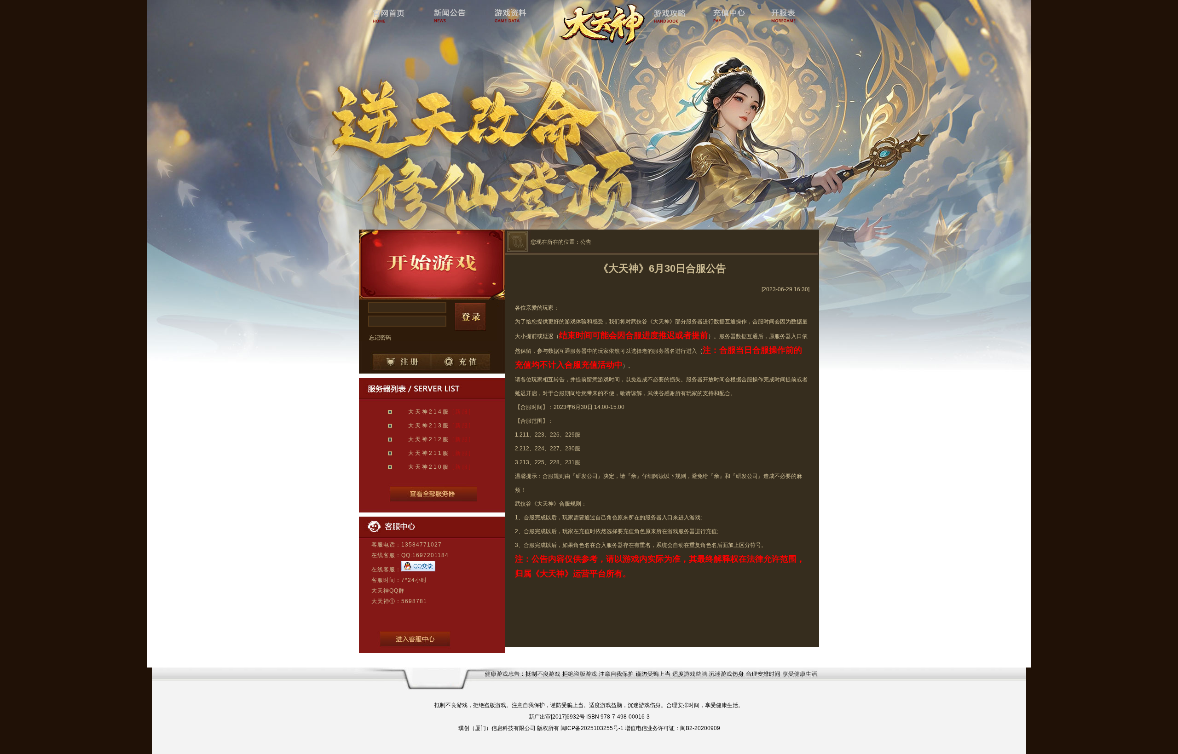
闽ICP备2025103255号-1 (592, 728)
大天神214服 (429, 412)
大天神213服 (429, 425)
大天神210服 (429, 467)
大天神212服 (429, 439)
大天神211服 (429, 453)
